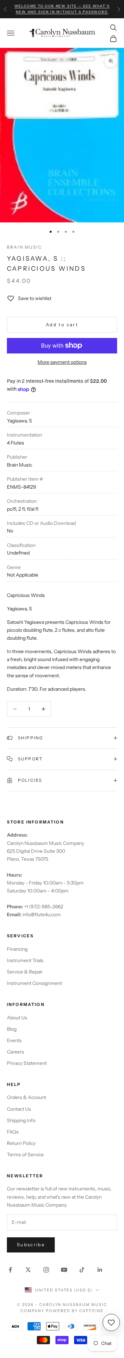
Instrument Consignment (34, 983)
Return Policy (21, 1143)
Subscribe (31, 1244)
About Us (17, 1018)
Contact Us (19, 1109)
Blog (12, 1029)
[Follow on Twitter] (28, 1269)
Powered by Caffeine (75, 1310)
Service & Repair (25, 972)
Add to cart (62, 324)
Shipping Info (21, 1120)
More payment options (62, 362)
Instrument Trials (25, 960)
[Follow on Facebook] (10, 1269)
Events (14, 1040)
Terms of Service (25, 1154)
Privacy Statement (27, 1063)
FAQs (13, 1132)
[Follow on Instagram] (46, 1269)
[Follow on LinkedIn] (99, 1269)
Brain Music (24, 247)
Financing (17, 949)
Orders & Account (26, 1097)
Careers (15, 1052)
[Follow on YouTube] (64, 1269)
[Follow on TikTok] (82, 1269)
